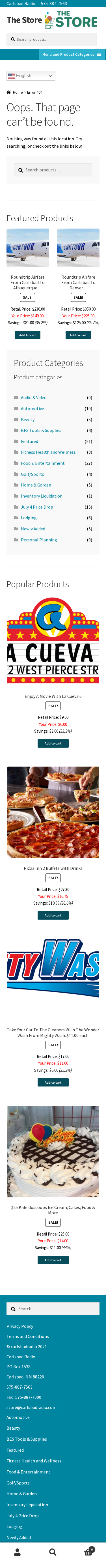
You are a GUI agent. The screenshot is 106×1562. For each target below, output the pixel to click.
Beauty (27, 419)
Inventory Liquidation (41, 496)
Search (53, 1552)
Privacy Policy (20, 1326)
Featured (29, 441)
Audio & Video (34, 397)
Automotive (32, 408)
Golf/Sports (32, 474)
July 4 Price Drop (37, 507)
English (23, 75)
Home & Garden (36, 485)
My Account (17, 1552)
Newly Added (33, 529)
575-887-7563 (54, 3)
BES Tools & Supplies (41, 430)
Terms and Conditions (28, 1336)
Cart (82, 1547)
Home (18, 92)
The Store (24, 19)
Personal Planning (39, 540)
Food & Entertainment (43, 463)
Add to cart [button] (27, 335)
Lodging (29, 517)
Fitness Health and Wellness (48, 452)
